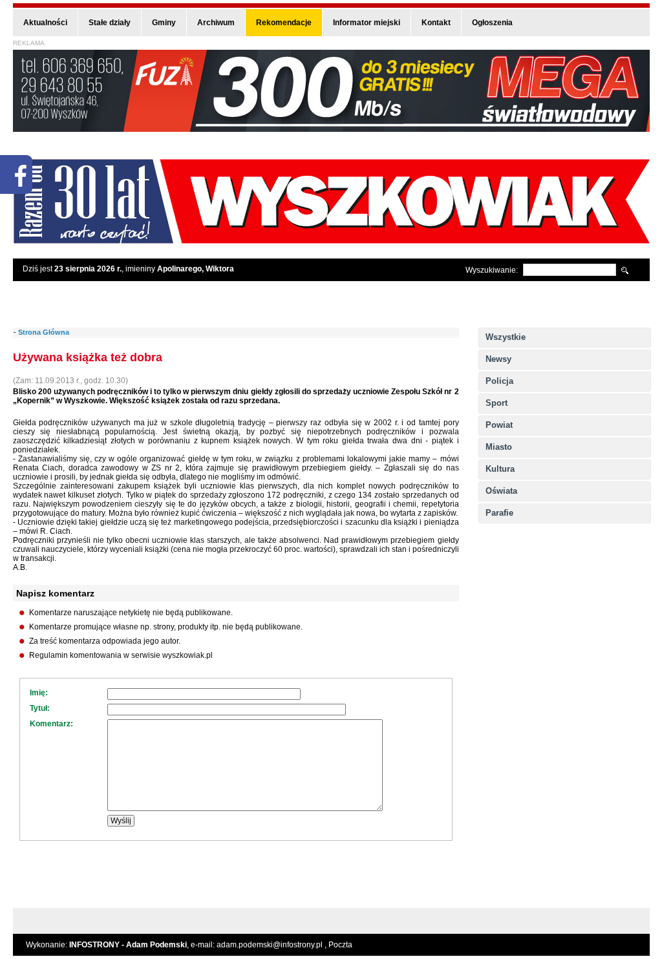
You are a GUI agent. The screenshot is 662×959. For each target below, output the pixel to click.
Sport (496, 403)
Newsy (498, 359)
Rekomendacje (284, 22)
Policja (499, 381)
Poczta (340, 944)
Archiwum (216, 22)
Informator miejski (366, 22)
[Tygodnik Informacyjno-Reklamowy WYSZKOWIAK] (331, 239)
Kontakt (436, 22)
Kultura (500, 469)
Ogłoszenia (492, 22)
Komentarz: (51, 723)
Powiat (499, 425)
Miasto (499, 447)
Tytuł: (40, 708)
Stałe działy (110, 22)
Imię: (39, 692)
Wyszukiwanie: (491, 270)
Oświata (501, 491)
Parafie (499, 513)
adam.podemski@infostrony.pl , (272, 944)
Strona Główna (43, 332)
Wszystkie (506, 337)
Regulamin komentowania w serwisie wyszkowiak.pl (121, 655)
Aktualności (45, 22)
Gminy (164, 22)
